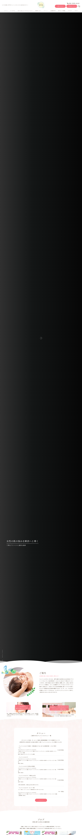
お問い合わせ (60, 6)
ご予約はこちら (71, 6)
